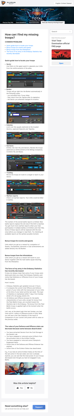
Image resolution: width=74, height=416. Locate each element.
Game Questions (21, 22)
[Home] (8, 3)
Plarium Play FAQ (8, 22)
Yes (21, 388)
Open (61, 63)
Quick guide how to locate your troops (19, 45)
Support (39, 407)
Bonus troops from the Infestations (18, 49)
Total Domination (34, 22)
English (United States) (63, 3)
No (32, 388)
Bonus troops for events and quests (18, 47)
